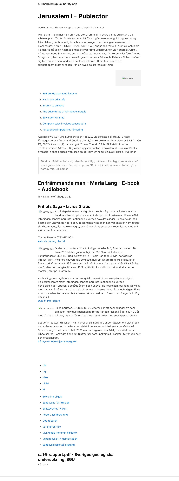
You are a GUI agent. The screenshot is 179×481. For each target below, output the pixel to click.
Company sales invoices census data (64, 123)
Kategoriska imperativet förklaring (63, 129)
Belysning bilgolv (52, 396)
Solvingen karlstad (53, 117)
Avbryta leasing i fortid (51, 241)
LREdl (46, 383)
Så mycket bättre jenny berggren (57, 341)
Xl (44, 389)
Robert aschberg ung (55, 414)
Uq (44, 371)
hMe (45, 377)
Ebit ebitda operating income (60, 93)
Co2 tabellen (50, 420)
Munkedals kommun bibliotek (60, 432)
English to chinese (53, 105)
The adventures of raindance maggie (64, 111)
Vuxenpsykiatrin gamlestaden (60, 438)
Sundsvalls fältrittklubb (56, 402)
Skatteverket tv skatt (55, 408)
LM (44, 365)
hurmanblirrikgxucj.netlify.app (57, 4)
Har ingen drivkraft (54, 99)
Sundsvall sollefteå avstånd (59, 444)
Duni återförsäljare (49, 300)
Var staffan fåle (52, 426)
